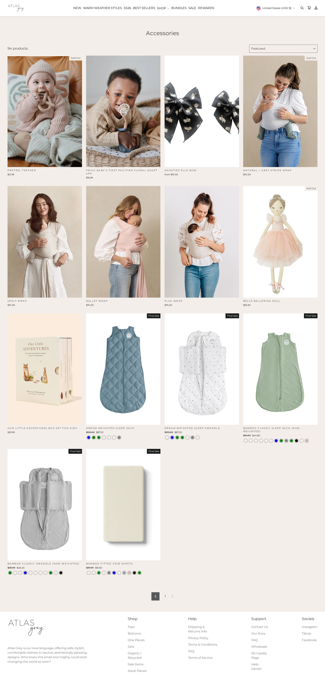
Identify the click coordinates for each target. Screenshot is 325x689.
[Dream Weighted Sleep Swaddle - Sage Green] (177, 437)
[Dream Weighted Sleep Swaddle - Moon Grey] (192, 437)
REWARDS (206, 8)
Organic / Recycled (135, 655)
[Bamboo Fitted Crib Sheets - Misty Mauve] (94, 573)
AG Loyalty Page (259, 655)
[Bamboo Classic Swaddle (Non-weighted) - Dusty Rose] (56, 573)
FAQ (191, 651)
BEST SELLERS (144, 8)
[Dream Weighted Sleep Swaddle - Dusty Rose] (187, 437)
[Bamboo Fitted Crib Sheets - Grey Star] (119, 573)
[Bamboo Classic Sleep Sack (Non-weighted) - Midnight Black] (296, 440)
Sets (131, 646)
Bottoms (134, 633)
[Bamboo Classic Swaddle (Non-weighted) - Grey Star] (35, 573)
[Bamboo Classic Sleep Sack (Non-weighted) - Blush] (306, 440)
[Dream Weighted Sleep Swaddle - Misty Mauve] (197, 437)
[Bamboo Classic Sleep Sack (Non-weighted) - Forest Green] (291, 440)
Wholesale (259, 646)
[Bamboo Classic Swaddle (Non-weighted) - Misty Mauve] (30, 573)
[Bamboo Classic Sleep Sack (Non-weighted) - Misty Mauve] (246, 440)
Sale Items (136, 664)
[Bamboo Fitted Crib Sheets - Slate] (124, 573)
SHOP (162, 8)
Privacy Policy (198, 638)
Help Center (256, 667)
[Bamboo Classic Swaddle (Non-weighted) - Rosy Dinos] (20, 573)
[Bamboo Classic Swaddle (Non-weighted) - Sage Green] (50, 573)
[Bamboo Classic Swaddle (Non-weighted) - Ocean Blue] (25, 573)
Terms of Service (200, 658)
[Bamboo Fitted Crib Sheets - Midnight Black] (134, 573)
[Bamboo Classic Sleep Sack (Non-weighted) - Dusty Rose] (301, 440)
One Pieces (136, 640)
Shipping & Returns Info (197, 629)
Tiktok (306, 633)
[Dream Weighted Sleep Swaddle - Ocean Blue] (172, 437)
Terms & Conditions (202, 644)
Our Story (258, 633)
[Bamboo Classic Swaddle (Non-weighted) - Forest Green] (10, 573)
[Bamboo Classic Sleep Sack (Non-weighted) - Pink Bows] (266, 440)
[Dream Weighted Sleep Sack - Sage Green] (99, 437)
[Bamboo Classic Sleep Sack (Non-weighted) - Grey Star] (271, 440)
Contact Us (259, 627)
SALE (192, 8)
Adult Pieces (137, 671)
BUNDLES (179, 8)
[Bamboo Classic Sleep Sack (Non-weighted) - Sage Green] (281, 440)
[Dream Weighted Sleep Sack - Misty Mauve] (114, 437)
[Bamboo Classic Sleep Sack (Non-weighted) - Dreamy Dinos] (256, 440)
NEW (77, 8)
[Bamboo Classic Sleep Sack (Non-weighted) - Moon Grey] (286, 440)
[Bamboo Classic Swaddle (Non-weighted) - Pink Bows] (40, 573)
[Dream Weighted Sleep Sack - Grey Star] (109, 437)
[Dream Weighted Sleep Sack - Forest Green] (94, 437)
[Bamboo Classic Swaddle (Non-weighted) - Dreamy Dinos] (15, 573)
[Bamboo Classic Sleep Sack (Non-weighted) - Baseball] (261, 440)
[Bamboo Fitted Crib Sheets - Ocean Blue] (114, 573)
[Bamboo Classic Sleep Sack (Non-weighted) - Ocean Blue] (276, 440)
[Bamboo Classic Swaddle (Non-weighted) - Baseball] (45, 573)
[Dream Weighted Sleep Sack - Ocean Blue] (88, 437)
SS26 (127, 8)
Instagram (309, 627)
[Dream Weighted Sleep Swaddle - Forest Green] (182, 437)
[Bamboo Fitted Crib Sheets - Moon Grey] (109, 573)
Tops (131, 627)
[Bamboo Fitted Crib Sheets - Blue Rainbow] (104, 573)
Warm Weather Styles (102, 8)
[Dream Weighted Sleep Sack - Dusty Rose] (104, 437)
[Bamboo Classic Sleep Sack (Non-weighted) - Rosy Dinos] (251, 440)
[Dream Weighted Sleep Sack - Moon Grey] (119, 437)
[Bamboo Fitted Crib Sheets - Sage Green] (99, 573)
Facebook (309, 640)
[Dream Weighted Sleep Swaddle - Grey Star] (167, 437)
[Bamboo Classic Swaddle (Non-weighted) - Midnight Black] (61, 573)
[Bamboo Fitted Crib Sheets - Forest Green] (139, 573)
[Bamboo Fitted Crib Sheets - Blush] (129, 573)
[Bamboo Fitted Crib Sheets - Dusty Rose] (88, 573)
